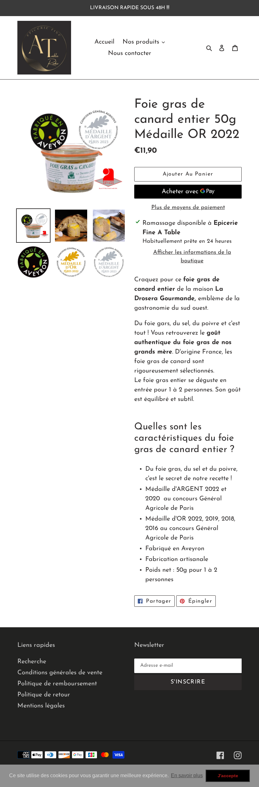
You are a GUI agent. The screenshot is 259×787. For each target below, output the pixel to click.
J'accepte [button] (228, 775)
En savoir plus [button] (187, 775)
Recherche (31, 662)
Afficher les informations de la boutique (192, 257)
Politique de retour (43, 695)
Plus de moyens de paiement (188, 208)
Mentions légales (41, 706)
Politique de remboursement (57, 684)
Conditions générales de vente (59, 673)
